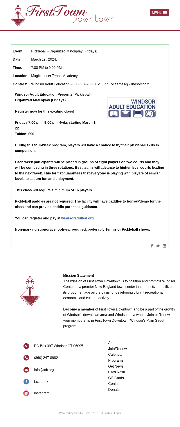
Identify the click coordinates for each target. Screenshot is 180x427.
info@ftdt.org (44, 370)
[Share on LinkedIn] (164, 245)
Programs (115, 360)
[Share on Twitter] (158, 245)
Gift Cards (116, 378)
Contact (114, 384)
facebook (41, 382)
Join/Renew (117, 349)
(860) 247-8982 (46, 358)
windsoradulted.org (77, 218)
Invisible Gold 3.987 (86, 413)
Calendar (115, 354)
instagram (41, 393)
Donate (114, 389)
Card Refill (116, 372)
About (112, 343)
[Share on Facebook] (152, 245)
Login (117, 413)
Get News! (116, 366)
